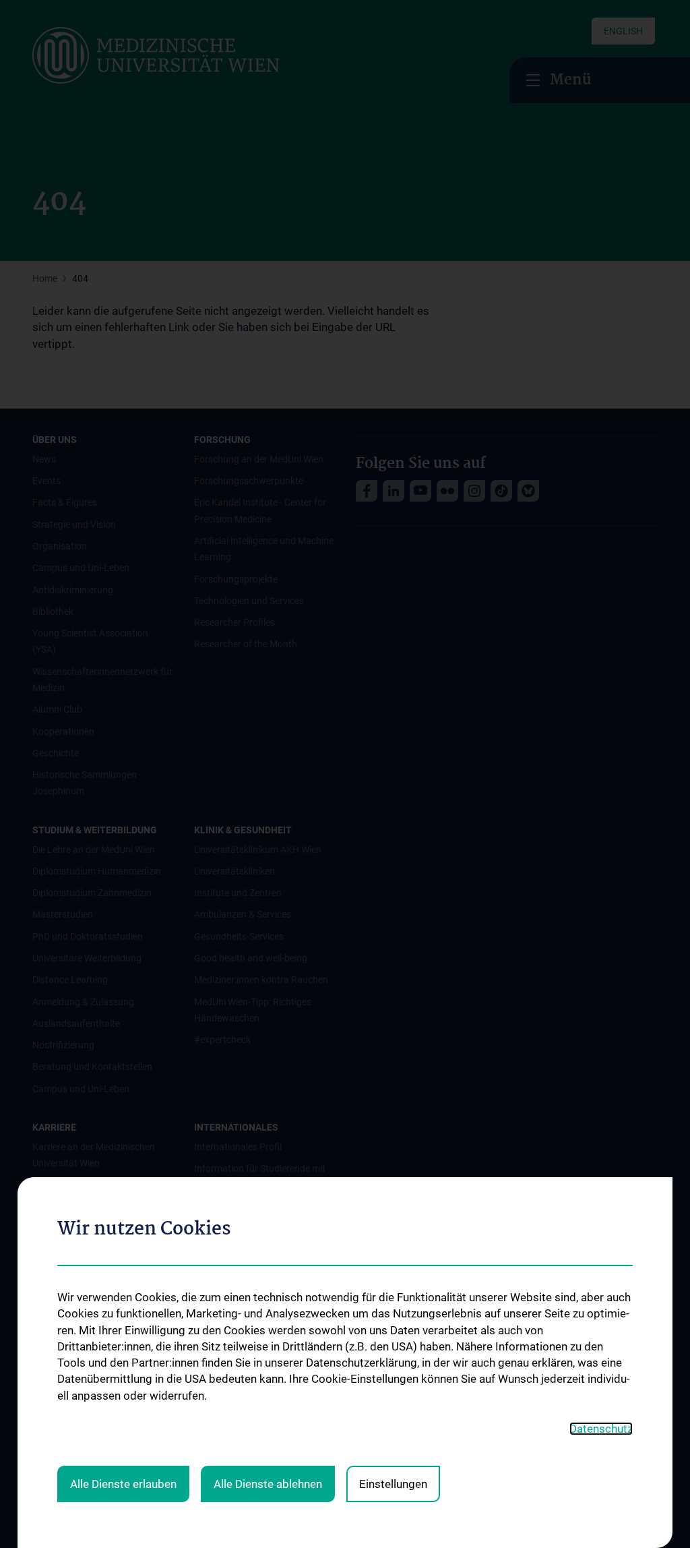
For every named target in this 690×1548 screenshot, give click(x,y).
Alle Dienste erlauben (123, 1484)
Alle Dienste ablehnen (268, 1484)
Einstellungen (393, 1484)
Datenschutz (601, 1428)
